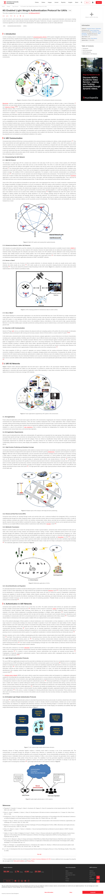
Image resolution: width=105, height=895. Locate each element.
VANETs (72, 248)
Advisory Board (69, 873)
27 (62, 611)
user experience (28, 427)
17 (56, 346)
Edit (70, 10)
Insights (70, 2)
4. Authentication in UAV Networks (89, 53)
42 (31, 686)
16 (69, 332)
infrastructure (51, 451)
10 (10, 173)
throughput (61, 537)
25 (18, 599)
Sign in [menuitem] (87, 2)
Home (3, 6)
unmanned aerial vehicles (40, 37)
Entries (37, 2)
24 (57, 590)
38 (59, 662)
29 (23, 628)
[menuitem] (92, 2)
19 (66, 458)
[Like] (7, 16)
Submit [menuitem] (98, 2)
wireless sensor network (11, 675)
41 (45, 680)
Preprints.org (92, 874)
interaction (27, 647)
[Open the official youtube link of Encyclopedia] (25, 881)
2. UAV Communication (87, 50)
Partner (67, 880)
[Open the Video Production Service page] (98, 877)
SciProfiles (92, 878)
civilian (54, 608)
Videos (43, 2)
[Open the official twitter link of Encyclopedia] (19, 881)
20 (27, 466)
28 (65, 615)
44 (9, 699)
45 (26, 761)
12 (52, 255)
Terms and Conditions (18, 861)
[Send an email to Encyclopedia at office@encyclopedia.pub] (15, 881)
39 (13, 666)
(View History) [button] (94, 38)
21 (55, 523)
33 (18, 642)
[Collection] (3, 16)
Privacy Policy (30, 861)
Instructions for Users (70, 874)
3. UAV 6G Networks (86, 52)
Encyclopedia (93, 880)
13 (25, 264)
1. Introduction (85, 48)
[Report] (23, 16)
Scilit (91, 876)
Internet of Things (9, 107)
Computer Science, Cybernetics (94, 28)
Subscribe (8, 880)
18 (3, 359)
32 (30, 638)
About (76, 2)
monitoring (73, 175)
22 (69, 536)
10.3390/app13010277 (34, 13)
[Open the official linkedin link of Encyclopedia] (22, 881)
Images (50, 2)
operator (49, 523)
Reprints (63, 2)
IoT (13, 331)
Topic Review (15, 6)
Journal (56, 2)
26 (29, 608)
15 (67, 332)
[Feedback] (98, 881)
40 (11, 671)
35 (74, 650)
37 (18, 654)
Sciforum (92, 871)
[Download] (17, 16)
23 (3, 542)
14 (9, 266)
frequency (50, 590)
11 (47, 191)
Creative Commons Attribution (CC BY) (41, 859)
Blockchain (5, 103)
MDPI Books (92, 873)
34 (14, 650)
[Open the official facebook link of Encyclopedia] (28, 881)
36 (17, 654)
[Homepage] (5, 2)
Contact (67, 878)
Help (67, 876)
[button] (14, 16)
